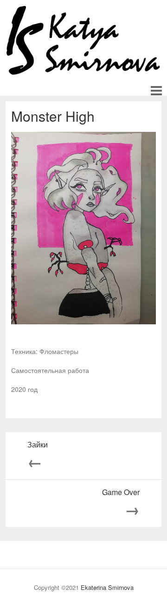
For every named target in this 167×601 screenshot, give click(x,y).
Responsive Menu (156, 91)
